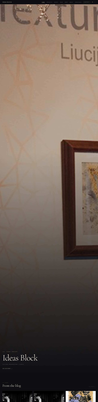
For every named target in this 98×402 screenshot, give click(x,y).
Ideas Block (7, 2)
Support (86, 2)
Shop (66, 2)
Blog (61, 2)
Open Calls (78, 2)
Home (43, 2)
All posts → (92, 386)
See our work (7, 368)
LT (95, 2)
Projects (49, 2)
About (71, 2)
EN (92, 2)
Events (56, 2)
